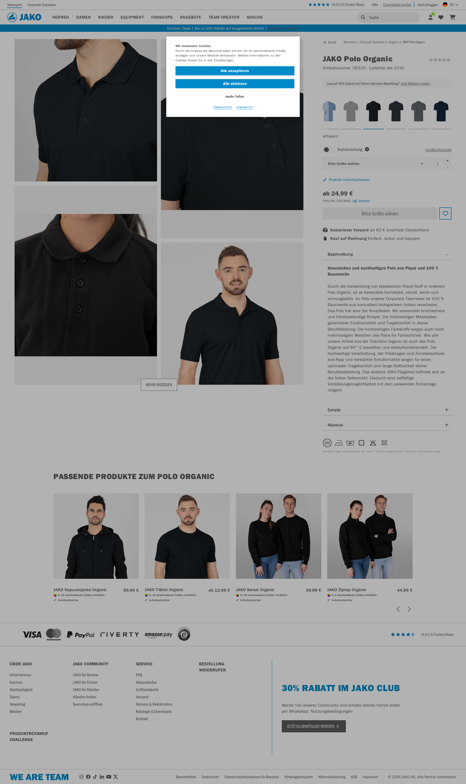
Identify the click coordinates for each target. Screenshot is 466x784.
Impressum (244, 107)
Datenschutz (223, 107)
